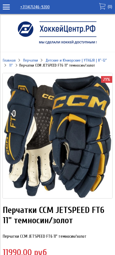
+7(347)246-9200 (35, 6)
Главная (9, 60)
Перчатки (30, 60)
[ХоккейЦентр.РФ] (57, 44)
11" (11, 65)
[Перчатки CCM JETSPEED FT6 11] (57, 196)
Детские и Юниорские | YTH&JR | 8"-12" (76, 60)
